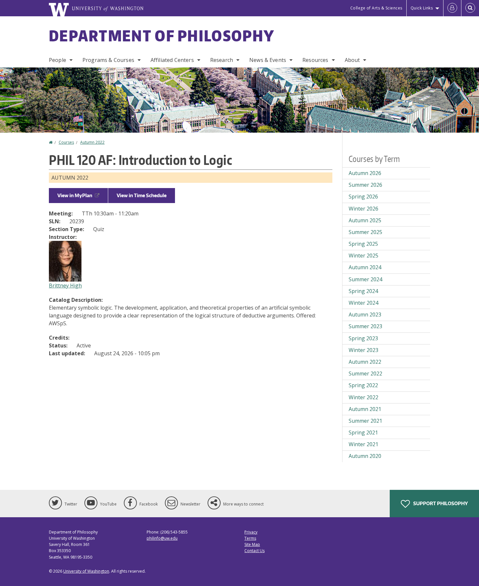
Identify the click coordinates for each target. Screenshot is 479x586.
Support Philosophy (440, 503)
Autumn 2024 (365, 267)
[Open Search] (470, 8)
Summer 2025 (365, 232)
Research (221, 60)
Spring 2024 (363, 291)
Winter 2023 (363, 350)
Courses (66, 142)
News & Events (267, 60)
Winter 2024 (363, 302)
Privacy (250, 532)
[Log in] (452, 8)
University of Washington (86, 571)
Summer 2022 (365, 373)
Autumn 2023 (365, 314)
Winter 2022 (363, 397)
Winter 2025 (363, 255)
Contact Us (254, 550)
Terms (250, 538)
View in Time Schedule (142, 195)
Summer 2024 (365, 279)
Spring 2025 (363, 243)
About (352, 60)
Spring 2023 (363, 338)
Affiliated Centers (172, 60)
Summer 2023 (365, 326)
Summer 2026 (365, 184)
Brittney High (65, 285)
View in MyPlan (74, 195)
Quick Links (422, 8)
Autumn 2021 (365, 409)
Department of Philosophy (161, 35)
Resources (315, 60)
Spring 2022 (363, 385)
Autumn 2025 (365, 220)
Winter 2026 (363, 208)
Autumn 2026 (365, 173)
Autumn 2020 (365, 456)
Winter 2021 (363, 444)
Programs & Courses (108, 60)
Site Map (252, 544)
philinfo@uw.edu (162, 538)
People (57, 60)
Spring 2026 (363, 196)
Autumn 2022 (92, 142)
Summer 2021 (365, 420)
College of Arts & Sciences (376, 8)
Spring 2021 (363, 432)
